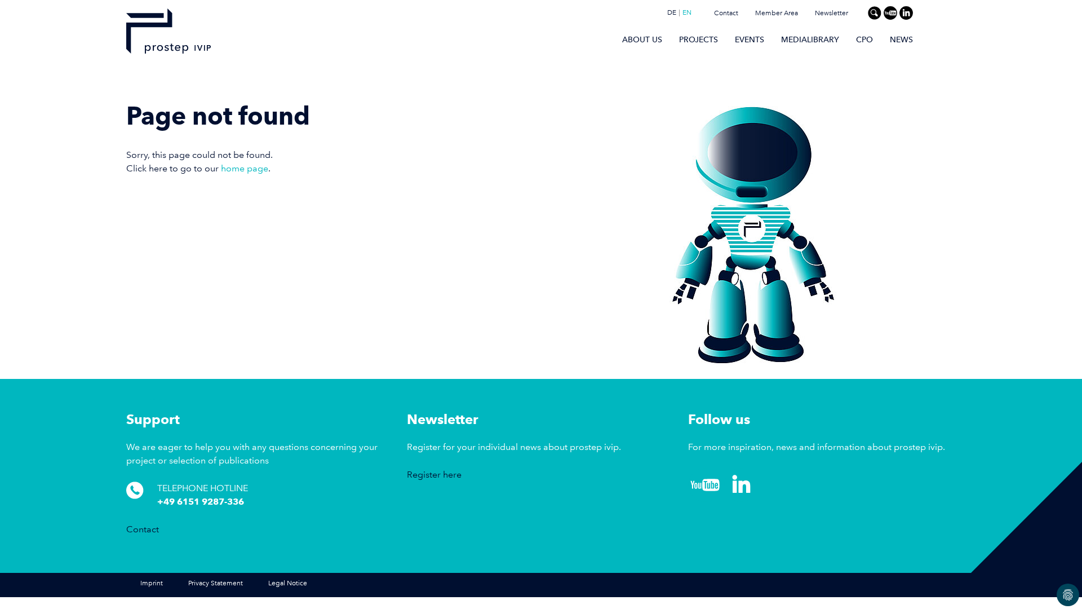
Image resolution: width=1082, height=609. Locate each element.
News (901, 39)
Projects (698, 39)
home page (244, 168)
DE (671, 13)
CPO (864, 39)
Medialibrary (810, 39)
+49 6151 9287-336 (200, 501)
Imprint (151, 583)
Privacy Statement (215, 583)
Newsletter (831, 13)
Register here (434, 474)
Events (749, 39)
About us (642, 39)
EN (686, 13)
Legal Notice (287, 583)
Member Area (776, 13)
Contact (726, 13)
